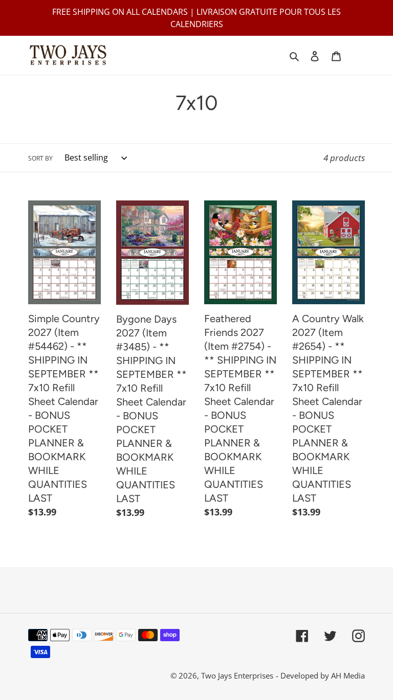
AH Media (348, 675)
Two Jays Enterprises (237, 675)
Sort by (40, 158)
